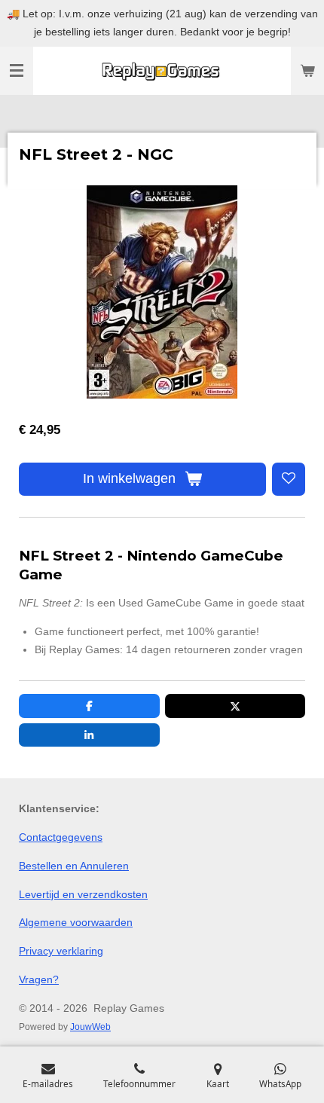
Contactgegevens (60, 837)
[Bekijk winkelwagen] (307, 71)
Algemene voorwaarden (76, 922)
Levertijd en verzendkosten (83, 894)
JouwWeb (90, 1026)
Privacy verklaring (61, 951)
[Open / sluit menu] (16, 71)
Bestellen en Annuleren (74, 866)
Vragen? (39, 979)
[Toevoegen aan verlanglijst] (288, 479)
